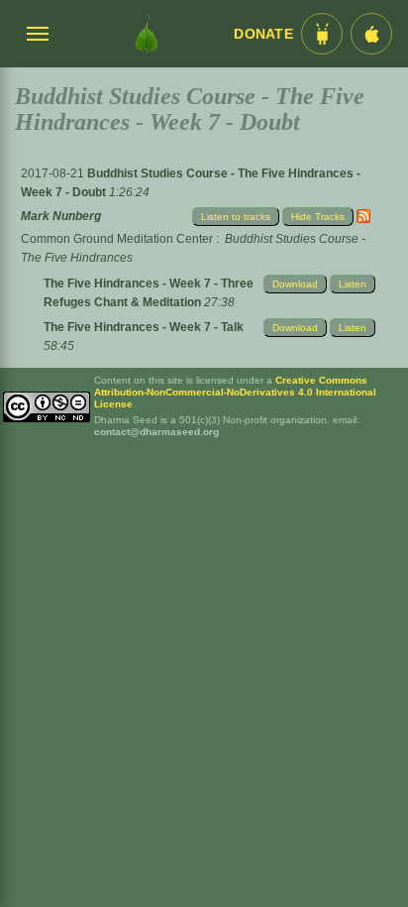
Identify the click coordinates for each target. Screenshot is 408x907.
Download (295, 284)
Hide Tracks (318, 216)
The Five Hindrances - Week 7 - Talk (144, 327)
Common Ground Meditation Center (117, 239)
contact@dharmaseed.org (156, 431)
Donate (263, 34)
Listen (352, 284)
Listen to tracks (235, 216)
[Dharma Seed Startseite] (146, 34)
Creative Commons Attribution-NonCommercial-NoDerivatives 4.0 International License (235, 392)
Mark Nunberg (61, 216)
